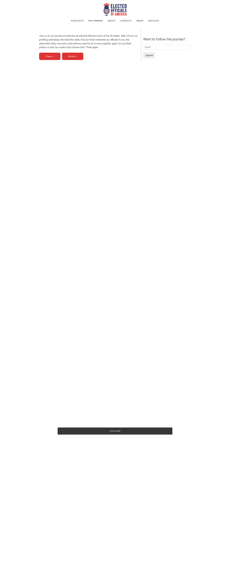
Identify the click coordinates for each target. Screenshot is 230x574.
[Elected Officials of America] (115, 9)
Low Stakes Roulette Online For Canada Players (26, 33)
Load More (115, 431)
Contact (126, 21)
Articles (153, 21)
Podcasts (77, 21)
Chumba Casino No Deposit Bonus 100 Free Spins (26, 72)
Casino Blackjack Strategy (13, 80)
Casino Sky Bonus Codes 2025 (16, 45)
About (112, 21)
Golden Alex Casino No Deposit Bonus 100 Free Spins (28, 87)
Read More (53, 303)
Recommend (96, 21)
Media (140, 21)
